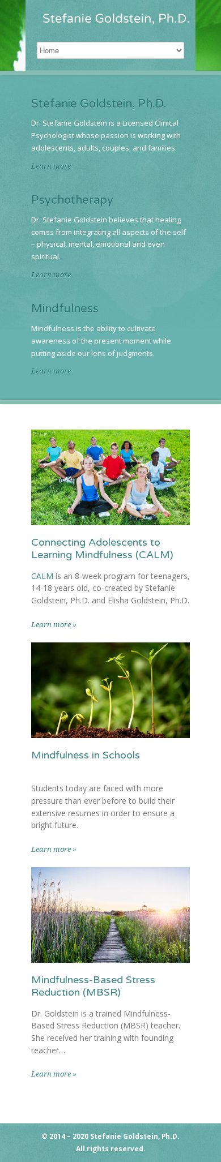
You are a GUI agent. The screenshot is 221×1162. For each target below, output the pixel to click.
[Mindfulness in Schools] (110, 690)
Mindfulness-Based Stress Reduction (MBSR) (93, 986)
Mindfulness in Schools (85, 755)
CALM (42, 576)
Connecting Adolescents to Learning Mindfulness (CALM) (102, 548)
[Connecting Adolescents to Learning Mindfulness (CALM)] (110, 477)
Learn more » (53, 624)
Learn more (51, 166)
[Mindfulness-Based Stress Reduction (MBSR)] (110, 915)
